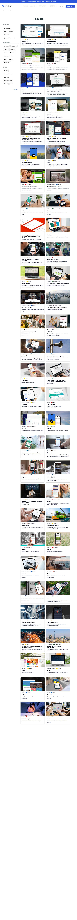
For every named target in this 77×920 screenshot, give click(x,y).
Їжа (5, 59)
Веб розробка (7, 28)
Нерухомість (7, 62)
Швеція (6, 83)
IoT (14, 38)
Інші (11, 83)
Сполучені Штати (8, 73)
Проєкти (25, 6)
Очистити (15, 89)
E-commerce (14, 46)
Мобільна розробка (8, 31)
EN (62, 6)
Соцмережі (11, 59)
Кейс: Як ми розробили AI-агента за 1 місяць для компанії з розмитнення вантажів (38, 1)
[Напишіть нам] (70, 6)
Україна (6, 70)
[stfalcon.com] (7, 6)
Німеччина (6, 77)
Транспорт (12, 52)
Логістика (6, 46)
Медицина (12, 49)
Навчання (6, 56)
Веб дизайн (6, 34)
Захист (12, 56)
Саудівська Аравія (8, 80)
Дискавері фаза (7, 38)
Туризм (5, 49)
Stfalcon (5, 10)
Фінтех (5, 52)
